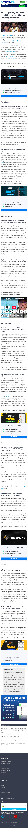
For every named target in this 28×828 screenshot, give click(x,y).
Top (14, 825)
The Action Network (5, 775)
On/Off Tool (8, 396)
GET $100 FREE (14, 436)
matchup (20, 132)
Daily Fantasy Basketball (6, 766)
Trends (8, 40)
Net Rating (20, 246)
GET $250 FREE (14, 210)
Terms (12, 822)
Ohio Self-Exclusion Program (8, 813)
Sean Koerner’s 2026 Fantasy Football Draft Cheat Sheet (13, 728)
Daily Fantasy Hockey (5, 770)
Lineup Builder (12, 58)
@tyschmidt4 (10, 20)
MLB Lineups (3, 772)
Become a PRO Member (14, 96)
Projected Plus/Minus (10, 51)
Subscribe (3, 790)
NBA (2, 10)
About (2, 783)
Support (3, 785)
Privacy (15, 822)
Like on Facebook (9, 802)
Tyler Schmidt (4, 20)
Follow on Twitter (10, 798)
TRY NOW (22, 1)
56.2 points (8, 600)
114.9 (10, 522)
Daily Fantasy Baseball (6, 763)
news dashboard (23, 464)
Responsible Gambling (5, 792)
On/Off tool (14, 40)
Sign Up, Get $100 (14, 664)
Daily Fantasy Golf (5, 768)
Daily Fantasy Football (6, 761)
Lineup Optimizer (9, 56)
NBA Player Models (7, 35)
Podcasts (3, 787)
